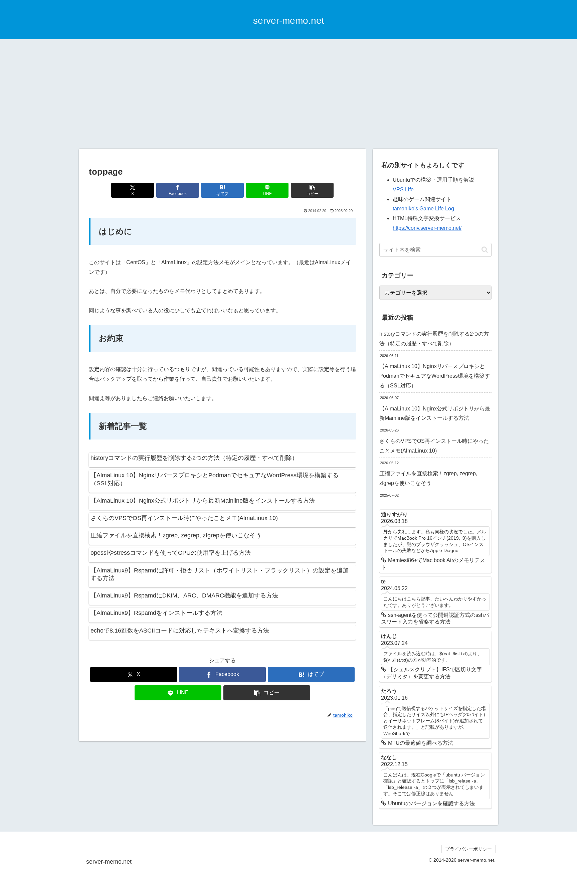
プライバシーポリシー (468, 849)
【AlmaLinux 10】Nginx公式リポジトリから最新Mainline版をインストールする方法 (434, 413)
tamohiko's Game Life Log (423, 208)
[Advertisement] (288, 94)
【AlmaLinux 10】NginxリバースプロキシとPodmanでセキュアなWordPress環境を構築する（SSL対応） (434, 375)
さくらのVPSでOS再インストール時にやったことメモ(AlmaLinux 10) (434, 446)
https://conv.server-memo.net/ (427, 228)
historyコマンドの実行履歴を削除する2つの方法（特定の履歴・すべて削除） (434, 338)
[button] (312, 190)
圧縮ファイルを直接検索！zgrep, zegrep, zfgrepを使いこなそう (428, 478)
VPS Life (403, 189)
